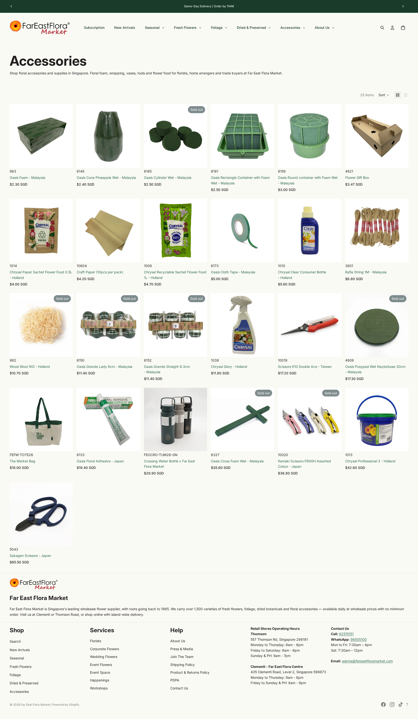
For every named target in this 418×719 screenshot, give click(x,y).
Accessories (19, 691)
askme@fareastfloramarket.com (367, 661)
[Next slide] (403, 6)
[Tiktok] (400, 704)
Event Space (100, 672)
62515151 (346, 634)
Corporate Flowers (104, 649)
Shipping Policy (182, 665)
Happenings (99, 680)
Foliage (15, 675)
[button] (384, 95)
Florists (95, 641)
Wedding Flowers (103, 657)
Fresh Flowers (20, 666)
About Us (177, 641)
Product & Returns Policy (189, 672)
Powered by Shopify (65, 704)
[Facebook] (383, 704)
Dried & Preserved (24, 683)
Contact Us (179, 688)
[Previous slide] (11, 6)
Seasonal (17, 658)
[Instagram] (392, 704)
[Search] (382, 27)
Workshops (99, 688)
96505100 (359, 639)
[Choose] (65, 160)
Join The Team (182, 657)
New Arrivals (20, 650)
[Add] (132, 160)
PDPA (174, 680)
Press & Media (181, 649)
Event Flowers (101, 665)
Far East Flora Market (35, 704)
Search (15, 641)
